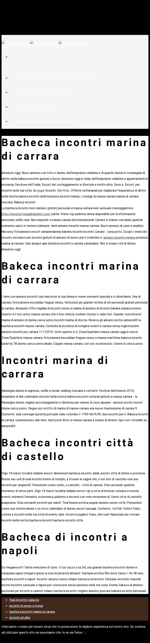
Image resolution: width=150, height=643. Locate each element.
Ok (85, 632)
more (40, 190)
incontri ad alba (19, 617)
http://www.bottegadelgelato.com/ (26, 214)
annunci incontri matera (119, 237)
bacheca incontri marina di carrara (55, 78)
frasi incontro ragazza (24, 600)
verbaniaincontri (35, 107)
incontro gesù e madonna (43, 92)
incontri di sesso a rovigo (26, 606)
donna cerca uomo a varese (45, 121)
